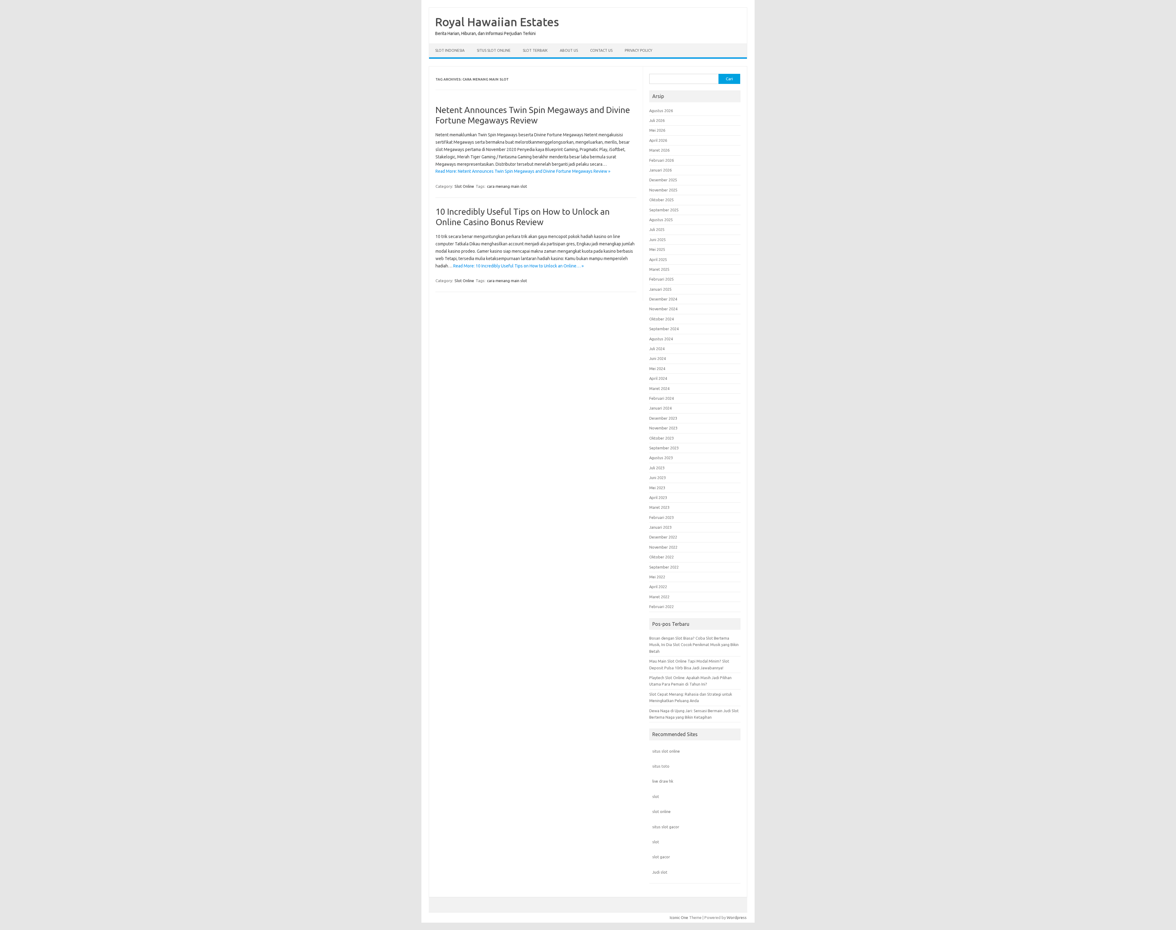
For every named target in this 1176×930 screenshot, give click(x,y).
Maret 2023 (659, 507)
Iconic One (679, 917)
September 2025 (664, 210)
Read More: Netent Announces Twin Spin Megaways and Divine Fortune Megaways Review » (522, 171)
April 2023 (658, 497)
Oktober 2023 (661, 438)
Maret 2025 (659, 269)
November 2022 (663, 547)
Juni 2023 (657, 477)
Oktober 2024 (661, 319)
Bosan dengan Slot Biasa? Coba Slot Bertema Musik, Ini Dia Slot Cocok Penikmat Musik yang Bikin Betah (694, 644)
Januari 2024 (660, 408)
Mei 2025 (657, 249)
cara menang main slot (507, 186)
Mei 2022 (657, 577)
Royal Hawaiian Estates (497, 21)
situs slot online (666, 751)
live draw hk (662, 781)
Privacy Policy (638, 50)
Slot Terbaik (535, 50)
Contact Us (601, 50)
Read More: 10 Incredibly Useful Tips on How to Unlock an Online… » (518, 265)
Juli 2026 (657, 120)
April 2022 (658, 586)
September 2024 (664, 329)
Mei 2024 (657, 368)
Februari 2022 (661, 606)
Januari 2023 (660, 527)
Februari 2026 (661, 160)
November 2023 (663, 428)
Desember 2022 (663, 537)
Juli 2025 (657, 229)
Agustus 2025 (661, 219)
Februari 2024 (661, 398)
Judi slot (659, 872)
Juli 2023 (657, 468)
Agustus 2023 (661, 458)
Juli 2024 (657, 348)
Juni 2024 (657, 358)
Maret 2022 (659, 597)
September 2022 (664, 567)
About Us (569, 50)
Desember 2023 (663, 418)
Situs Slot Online (494, 50)
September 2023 (664, 448)
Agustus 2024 (661, 339)
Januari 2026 (660, 170)
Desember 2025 (663, 180)
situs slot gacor (665, 827)
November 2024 (663, 309)
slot (655, 796)
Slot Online (464, 186)
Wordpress (737, 917)
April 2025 (658, 259)
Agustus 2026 (661, 110)
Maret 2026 (659, 150)
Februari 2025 (661, 279)
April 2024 (658, 378)
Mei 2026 (657, 130)
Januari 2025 (660, 289)
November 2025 (663, 190)
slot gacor (661, 857)
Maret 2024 (659, 388)
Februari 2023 (661, 517)
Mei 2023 (657, 488)
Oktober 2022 (661, 557)
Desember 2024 (663, 299)
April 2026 (658, 140)
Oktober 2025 (661, 200)
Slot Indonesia (450, 50)
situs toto (660, 766)
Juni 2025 (657, 239)
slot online (661, 811)
